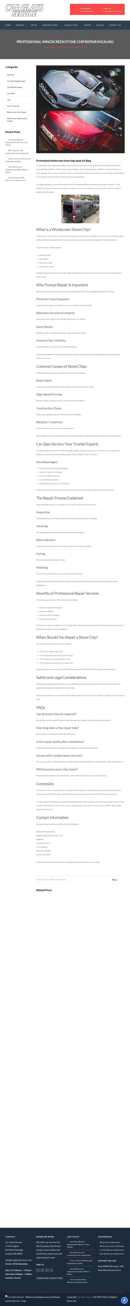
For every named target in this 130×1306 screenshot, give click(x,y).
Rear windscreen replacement (112, 1254)
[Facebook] (38, 1270)
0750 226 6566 (20, 1264)
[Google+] (51, 1270)
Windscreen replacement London (17, 119)
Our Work (11, 93)
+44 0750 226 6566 (86, 11)
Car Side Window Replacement (112, 1250)
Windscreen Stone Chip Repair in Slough (52, 940)
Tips (9, 100)
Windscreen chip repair (58, 879)
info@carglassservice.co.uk (112, 11)
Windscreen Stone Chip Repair (112, 1246)
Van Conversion (13, 106)
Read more (114, 949)
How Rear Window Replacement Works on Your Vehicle (16, 142)
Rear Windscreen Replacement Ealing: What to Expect (16, 169)
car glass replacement (16, 81)
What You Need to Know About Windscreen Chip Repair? (59, 1211)
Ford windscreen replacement (47, 1103)
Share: (114, 880)
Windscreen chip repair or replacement (51, 1157)
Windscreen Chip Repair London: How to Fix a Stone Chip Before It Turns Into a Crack (72, 1049)
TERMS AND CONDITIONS (49, 1278)
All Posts (10, 75)
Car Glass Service (85, 1297)
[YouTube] (47, 1270)
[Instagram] (42, 1270)
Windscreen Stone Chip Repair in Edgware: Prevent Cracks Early (62, 994)
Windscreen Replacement (110, 1242)
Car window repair (14, 87)
